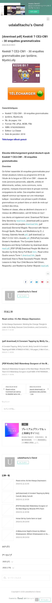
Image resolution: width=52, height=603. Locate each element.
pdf (26, 234)
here (35, 251)
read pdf (5, 248)
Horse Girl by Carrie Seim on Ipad (28, 518)
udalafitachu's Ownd (26, 25)
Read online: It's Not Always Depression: (21, 318)
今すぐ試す (33, 11)
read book (21, 220)
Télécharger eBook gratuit (14, 139)
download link (32, 224)
